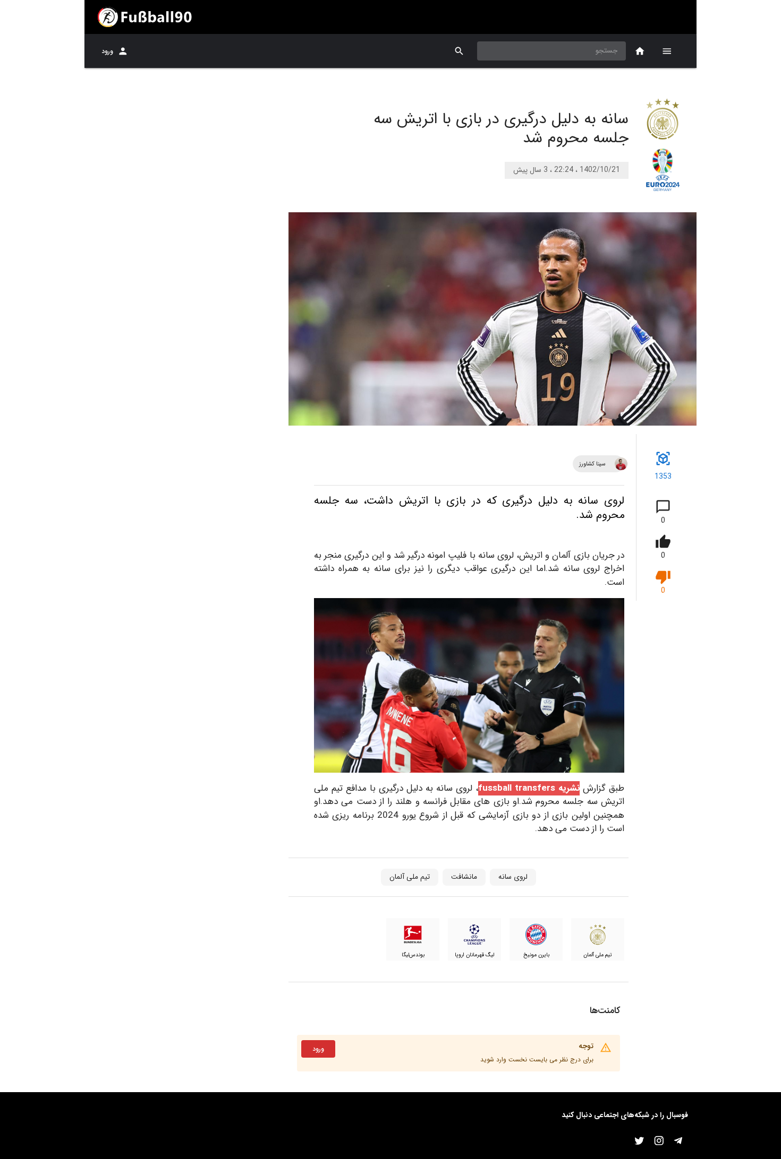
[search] (459, 51)
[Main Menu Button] (667, 51)
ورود (107, 51)
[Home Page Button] (640, 51)
